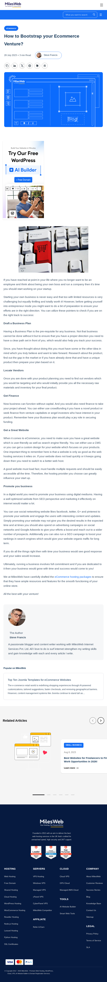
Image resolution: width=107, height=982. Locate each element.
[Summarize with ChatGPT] (30, 66)
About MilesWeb (93, 876)
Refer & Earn (38, 927)
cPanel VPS (38, 897)
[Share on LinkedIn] (15, 66)
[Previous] (92, 720)
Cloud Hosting (10, 897)
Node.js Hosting (11, 924)
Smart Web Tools (67, 913)
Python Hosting (11, 937)
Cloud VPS (64, 876)
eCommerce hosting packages (73, 576)
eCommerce (11, 28)
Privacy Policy (92, 934)
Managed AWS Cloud (69, 890)
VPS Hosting (38, 876)
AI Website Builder (68, 907)
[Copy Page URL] (7, 66)
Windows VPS (39, 883)
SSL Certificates (11, 944)
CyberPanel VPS (40, 903)
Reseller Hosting (11, 917)
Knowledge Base (93, 903)
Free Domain (10, 883)
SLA (88, 947)
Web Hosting (9, 876)
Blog (88, 897)
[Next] (101, 720)
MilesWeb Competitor (42, 910)
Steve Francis (50, 55)
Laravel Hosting (11, 930)
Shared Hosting (11, 890)
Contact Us (91, 910)
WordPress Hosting (12, 903)
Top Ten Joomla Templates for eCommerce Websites (39, 679)
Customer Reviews (94, 883)
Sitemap (89, 917)
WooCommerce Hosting (14, 910)
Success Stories (93, 890)
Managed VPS (39, 890)
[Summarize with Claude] (37, 66)
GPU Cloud (65, 883)
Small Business (74, 745)
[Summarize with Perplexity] (45, 66)
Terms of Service (93, 940)
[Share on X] (22, 66)
